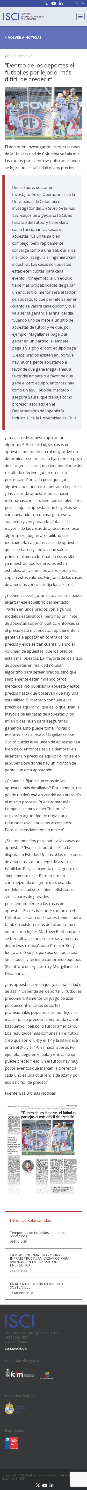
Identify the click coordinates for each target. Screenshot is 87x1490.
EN (83, 3)
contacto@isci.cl (16, 1349)
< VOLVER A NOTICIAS (23, 37)
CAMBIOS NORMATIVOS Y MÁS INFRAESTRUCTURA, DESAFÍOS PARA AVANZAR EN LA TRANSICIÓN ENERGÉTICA (39, 1260)
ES (76, 3)
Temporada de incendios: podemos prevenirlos (37, 1234)
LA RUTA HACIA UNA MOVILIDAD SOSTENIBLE (36, 1285)
